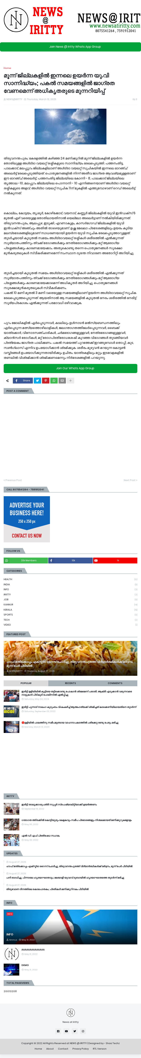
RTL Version (99, 1048)
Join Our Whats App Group (75, 368)
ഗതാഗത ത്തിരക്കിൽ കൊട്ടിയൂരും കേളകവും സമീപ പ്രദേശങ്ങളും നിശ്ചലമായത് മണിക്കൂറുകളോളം (76, 820)
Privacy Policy (81, 1048)
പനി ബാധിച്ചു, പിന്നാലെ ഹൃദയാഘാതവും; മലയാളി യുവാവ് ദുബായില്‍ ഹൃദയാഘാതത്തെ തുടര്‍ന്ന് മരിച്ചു (65, 877)
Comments (115, 683)
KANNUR (70, 604)
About (50, 1048)
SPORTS (70, 614)
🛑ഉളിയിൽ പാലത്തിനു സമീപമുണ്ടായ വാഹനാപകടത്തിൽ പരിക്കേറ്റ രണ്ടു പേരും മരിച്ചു (69, 722)
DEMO (25, 965)
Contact (63, 1048)
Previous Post (14, 480)
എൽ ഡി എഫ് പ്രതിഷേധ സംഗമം (40, 835)
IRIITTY (70, 594)
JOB (70, 599)
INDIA (70, 584)
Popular (26, 683)
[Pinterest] (45, 381)
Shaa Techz (113, 1043)
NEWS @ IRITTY (78, 1043)
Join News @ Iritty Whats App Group (75, 47)
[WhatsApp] (54, 381)
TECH (70, 620)
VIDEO (70, 624)
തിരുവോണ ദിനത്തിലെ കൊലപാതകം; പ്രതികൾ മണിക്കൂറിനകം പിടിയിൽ (47, 889)
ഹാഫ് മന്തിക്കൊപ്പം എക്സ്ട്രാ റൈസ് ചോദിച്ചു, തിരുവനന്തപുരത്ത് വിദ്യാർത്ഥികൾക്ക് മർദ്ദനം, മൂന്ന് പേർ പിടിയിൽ (69, 664)
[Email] (62, 381)
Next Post (129, 480)
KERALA (70, 609)
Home (7, 68)
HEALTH (70, 579)
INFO (70, 589)
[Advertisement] (70, 763)
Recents (70, 683)
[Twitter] (37, 381)
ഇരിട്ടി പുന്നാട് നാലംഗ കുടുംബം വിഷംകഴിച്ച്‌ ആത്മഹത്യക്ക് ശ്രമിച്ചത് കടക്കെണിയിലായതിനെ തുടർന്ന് (78, 707)
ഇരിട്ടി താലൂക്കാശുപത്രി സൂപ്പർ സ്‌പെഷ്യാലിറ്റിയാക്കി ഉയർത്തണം (59, 804)
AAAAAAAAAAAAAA (33, 949)
